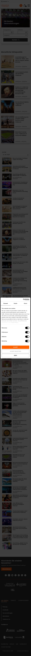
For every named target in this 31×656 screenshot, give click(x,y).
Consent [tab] (5, 303)
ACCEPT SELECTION (15, 351)
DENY (15, 355)
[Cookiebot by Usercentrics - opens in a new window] (23, 299)
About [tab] (25, 303)
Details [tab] (15, 303)
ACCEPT (15, 347)
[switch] (27, 332)
